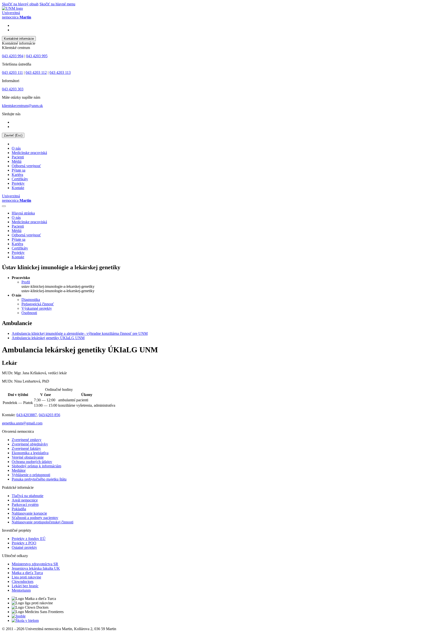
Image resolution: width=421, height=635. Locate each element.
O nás (16, 148)
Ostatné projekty (24, 547)
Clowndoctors (22, 581)
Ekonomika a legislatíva (30, 453)
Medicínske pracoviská (29, 153)
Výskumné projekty (36, 308)
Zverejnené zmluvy (26, 440)
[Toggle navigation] (4, 206)
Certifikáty (20, 179)
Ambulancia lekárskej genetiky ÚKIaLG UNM (48, 338)
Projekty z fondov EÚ (29, 539)
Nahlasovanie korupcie (29, 513)
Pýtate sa (18, 170)
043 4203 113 (60, 72)
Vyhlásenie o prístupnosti (31, 475)
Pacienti (18, 157)
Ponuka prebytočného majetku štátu (39, 479)
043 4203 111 (12, 72)
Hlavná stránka (23, 213)
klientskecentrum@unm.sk (22, 106)
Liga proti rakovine (26, 577)
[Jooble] (19, 616)
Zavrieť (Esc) (13, 135)
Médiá (16, 161)
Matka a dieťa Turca (27, 573)
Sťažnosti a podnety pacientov (35, 518)
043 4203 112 (36, 72)
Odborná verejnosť (26, 166)
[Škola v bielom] (25, 620)
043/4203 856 (49, 415)
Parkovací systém (25, 504)
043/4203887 (26, 415)
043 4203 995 (37, 56)
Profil (25, 282)
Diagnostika (30, 300)
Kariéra (17, 175)
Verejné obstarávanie (28, 457)
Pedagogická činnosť (37, 304)
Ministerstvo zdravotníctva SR (35, 564)
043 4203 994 (12, 56)
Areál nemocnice (25, 500)
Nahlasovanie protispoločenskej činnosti (42, 522)
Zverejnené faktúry (26, 448)
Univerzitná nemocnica (16, 198)
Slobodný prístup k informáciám (36, 466)
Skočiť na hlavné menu (57, 4)
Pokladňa (19, 509)
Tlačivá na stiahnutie (27, 496)
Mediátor (19, 470)
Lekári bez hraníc (25, 586)
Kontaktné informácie (19, 38)
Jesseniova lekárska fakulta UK (36, 568)
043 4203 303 (12, 89)
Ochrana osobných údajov (32, 462)
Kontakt (18, 188)
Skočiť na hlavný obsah (20, 4)
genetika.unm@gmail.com (22, 423)
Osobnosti (29, 313)
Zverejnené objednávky (30, 444)
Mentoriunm (21, 590)
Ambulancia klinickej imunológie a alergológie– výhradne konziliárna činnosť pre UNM (80, 333)
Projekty (18, 183)
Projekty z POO (24, 543)
